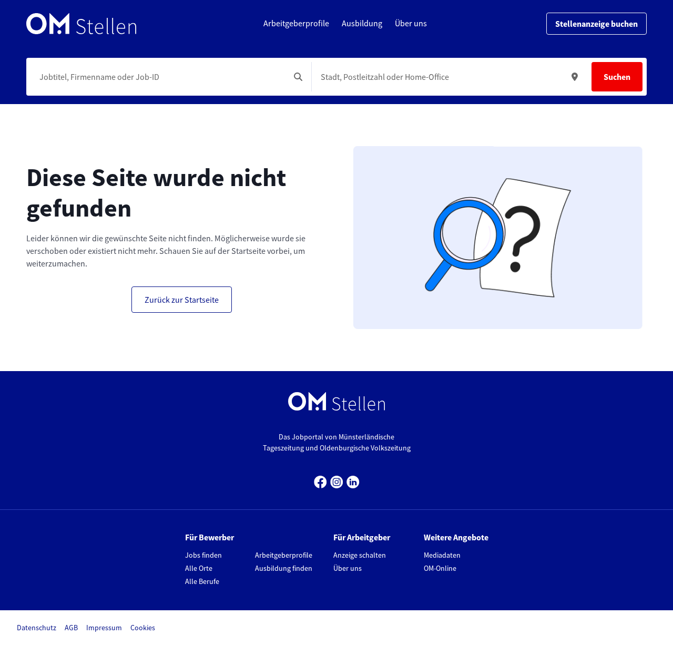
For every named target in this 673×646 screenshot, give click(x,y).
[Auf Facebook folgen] (320, 481)
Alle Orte (198, 568)
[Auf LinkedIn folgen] (353, 481)
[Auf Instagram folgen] (336, 481)
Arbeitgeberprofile (283, 555)
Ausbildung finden (283, 568)
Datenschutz (36, 627)
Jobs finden (203, 555)
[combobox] (160, 76)
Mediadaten (442, 555)
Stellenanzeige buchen (596, 23)
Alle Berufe (202, 581)
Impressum (104, 627)
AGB (71, 627)
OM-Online (440, 568)
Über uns (347, 568)
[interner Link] (81, 23)
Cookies (142, 627)
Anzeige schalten (359, 555)
